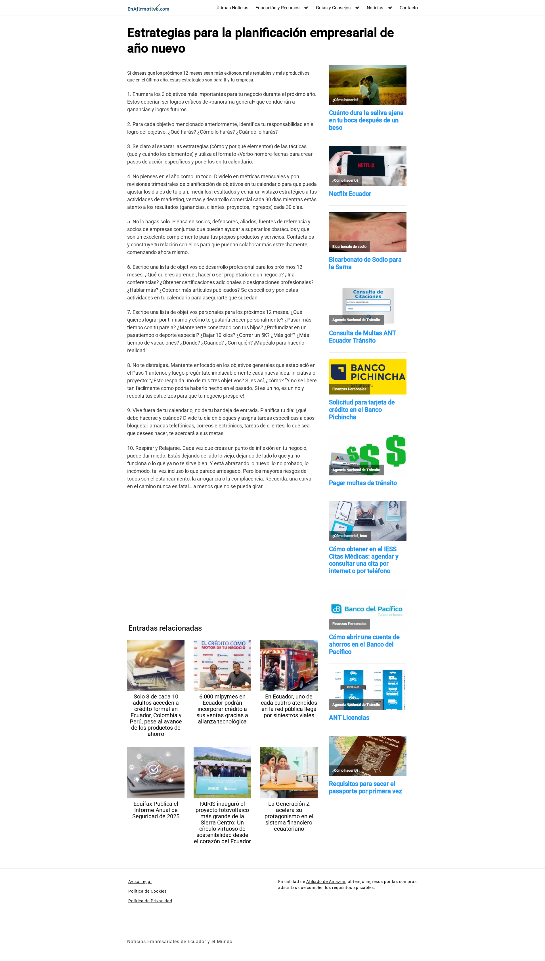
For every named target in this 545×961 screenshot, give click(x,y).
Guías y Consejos (333, 8)
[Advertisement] (222, 554)
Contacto (409, 8)
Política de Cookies (147, 891)
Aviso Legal (140, 881)
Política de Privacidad (150, 901)
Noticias (375, 8)
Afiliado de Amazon (325, 881)
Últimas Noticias (231, 8)
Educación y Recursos (277, 8)
